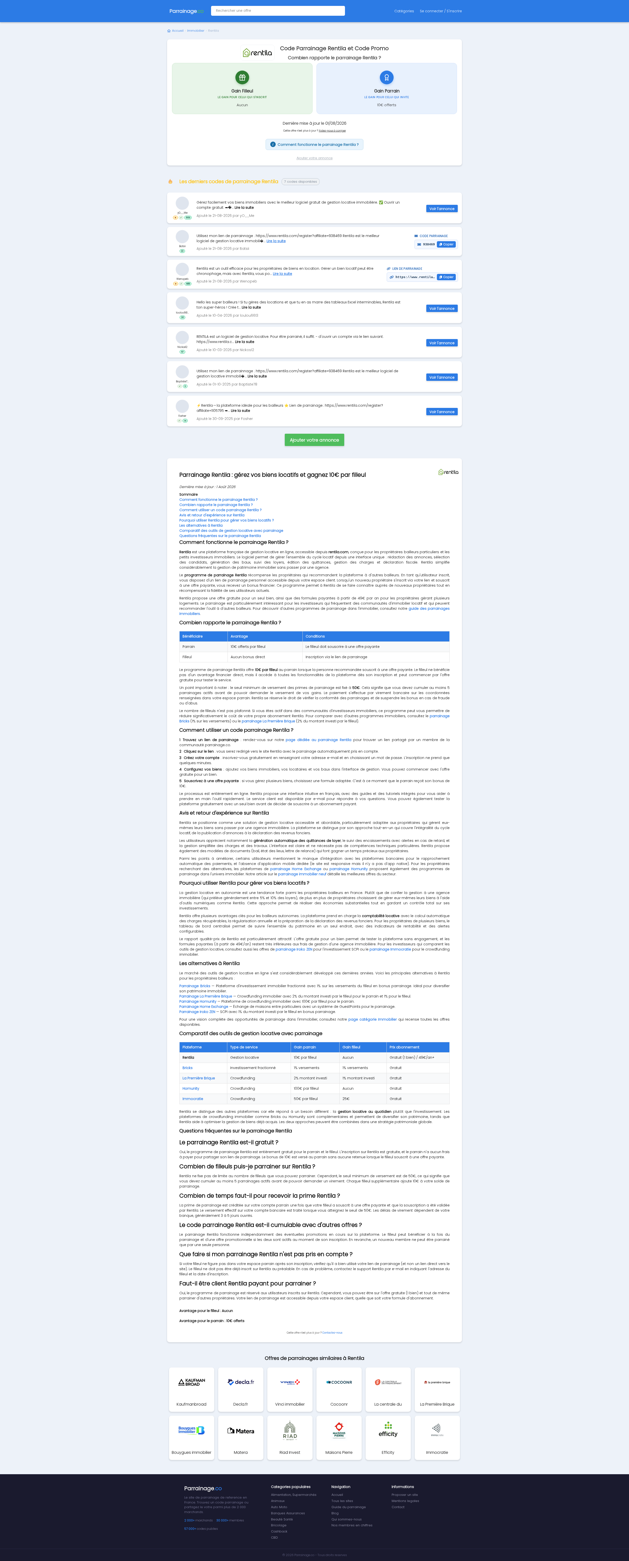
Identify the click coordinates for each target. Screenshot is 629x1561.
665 (188, 217)
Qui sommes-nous (346, 1519)
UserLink (182, 203)
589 (188, 283)
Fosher (182, 415)
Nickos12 (182, 347)
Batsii (182, 246)
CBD (274, 1537)
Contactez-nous (332, 1333)
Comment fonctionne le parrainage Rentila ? (315, 144)
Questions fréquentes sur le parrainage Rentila (220, 535)
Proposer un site (405, 1494)
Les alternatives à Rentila (201, 525)
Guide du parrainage (348, 1507)
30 (182, 317)
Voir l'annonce (442, 208)
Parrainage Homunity (197, 1001)
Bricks (188, 1067)
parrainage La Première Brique (268, 721)
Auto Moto (279, 1507)
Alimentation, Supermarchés (293, 1494)
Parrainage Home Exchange (203, 1006)
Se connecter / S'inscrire (441, 11)
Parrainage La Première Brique (205, 996)
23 (182, 251)
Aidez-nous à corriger (332, 131)
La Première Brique (199, 1078)
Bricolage (278, 1525)
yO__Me (182, 212)
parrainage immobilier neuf (302, 874)
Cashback (279, 1531)
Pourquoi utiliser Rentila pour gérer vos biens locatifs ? (226, 520)
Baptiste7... (182, 381)
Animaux (278, 1501)
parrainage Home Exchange (295, 868)
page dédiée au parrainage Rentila (318, 739)
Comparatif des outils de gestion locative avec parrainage (231, 530)
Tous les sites (342, 1501)
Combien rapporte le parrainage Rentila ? (216, 504)
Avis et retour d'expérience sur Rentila (211, 515)
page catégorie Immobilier (372, 1019)
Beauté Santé (282, 1519)
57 (182, 351)
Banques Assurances (288, 1513)
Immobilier (195, 30)
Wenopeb (182, 279)
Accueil (178, 30)
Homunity (191, 1088)
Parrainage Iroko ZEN (197, 1011)
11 (185, 386)
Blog (335, 1513)
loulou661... (182, 312)
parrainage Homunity (348, 868)
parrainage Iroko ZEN (294, 949)
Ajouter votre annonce (315, 158)
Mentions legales (405, 1501)
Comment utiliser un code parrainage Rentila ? (220, 509)
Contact (398, 1507)
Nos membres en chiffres (351, 1525)
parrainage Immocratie (390, 949)
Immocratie (193, 1098)
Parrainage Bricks (194, 985)
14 (185, 420)
